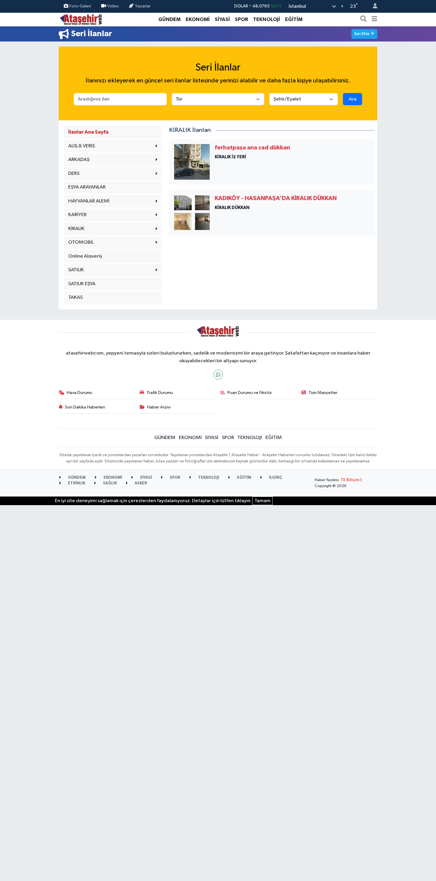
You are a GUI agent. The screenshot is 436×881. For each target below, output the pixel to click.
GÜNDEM (169, 19)
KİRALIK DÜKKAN (232, 207)
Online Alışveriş (85, 256)
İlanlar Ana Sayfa (88, 132)
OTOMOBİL (81, 242)
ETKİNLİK (76, 483)
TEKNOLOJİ (266, 19)
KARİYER (77, 214)
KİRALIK (76, 228)
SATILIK (76, 269)
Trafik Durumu (160, 392)
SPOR (241, 19)
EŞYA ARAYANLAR (87, 187)
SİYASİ (222, 19)
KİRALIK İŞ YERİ (230, 157)
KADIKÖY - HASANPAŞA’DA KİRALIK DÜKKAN (276, 198)
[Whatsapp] (218, 374)
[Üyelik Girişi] (372, 6)
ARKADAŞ (79, 159)
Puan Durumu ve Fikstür (249, 392)
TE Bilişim (349, 480)
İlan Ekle (362, 33)
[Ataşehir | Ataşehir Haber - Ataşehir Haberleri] (81, 19)
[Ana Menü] (374, 19)
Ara (353, 99)
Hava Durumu (79, 392)
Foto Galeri (80, 6)
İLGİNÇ (275, 478)
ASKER (140, 483)
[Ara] (363, 19)
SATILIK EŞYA (82, 283)
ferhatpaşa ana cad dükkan (252, 148)
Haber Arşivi (159, 407)
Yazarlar (143, 6)
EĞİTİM (294, 19)
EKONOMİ (198, 19)
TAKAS (75, 297)
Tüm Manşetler (323, 392)
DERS (73, 173)
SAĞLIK (109, 483)
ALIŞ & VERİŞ (81, 146)
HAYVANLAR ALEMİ (88, 201)
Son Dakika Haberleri (85, 407)
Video (113, 6)
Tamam (262, 500)
